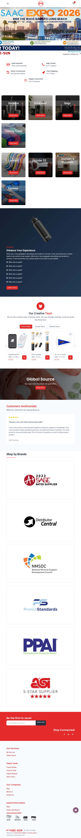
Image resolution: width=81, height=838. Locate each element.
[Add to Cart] (24, 357)
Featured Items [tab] (54, 326)
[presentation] (6, 345)
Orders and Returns (13, 810)
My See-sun (10, 752)
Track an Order (11, 770)
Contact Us (10, 795)
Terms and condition (20, 833)
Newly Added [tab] (26, 326)
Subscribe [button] (41, 722)
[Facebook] (64, 734)
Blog (8, 789)
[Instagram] (72, 734)
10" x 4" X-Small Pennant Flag (65, 354)
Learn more (12, 288)
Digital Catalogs (11, 774)
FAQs (8, 807)
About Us (9, 792)
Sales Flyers (10, 777)
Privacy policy (32, 833)
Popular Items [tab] (40, 326)
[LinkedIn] (68, 734)
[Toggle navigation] (7, 3)
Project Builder (11, 767)
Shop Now (13, 115)
